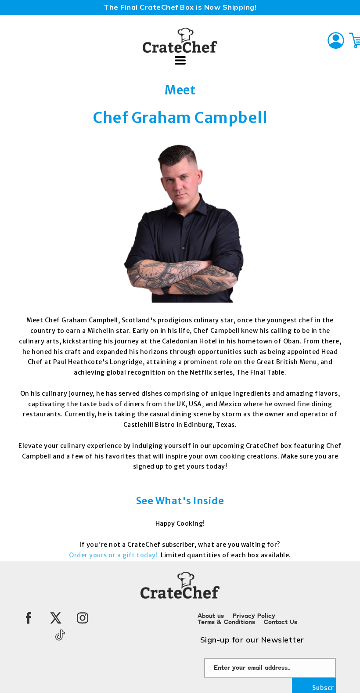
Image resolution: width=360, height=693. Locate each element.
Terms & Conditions (226, 622)
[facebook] (28, 618)
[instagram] (82, 618)
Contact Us (280, 622)
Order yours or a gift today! (114, 555)
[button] (180, 60)
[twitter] (56, 618)
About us (211, 616)
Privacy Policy (254, 616)
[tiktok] (60, 635)
